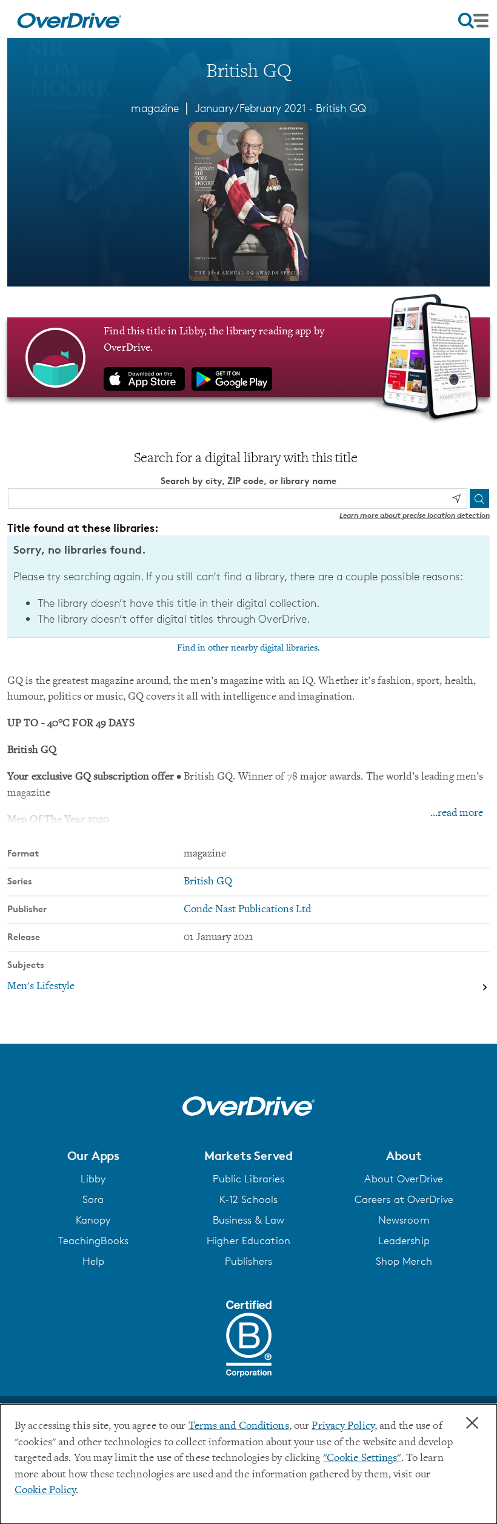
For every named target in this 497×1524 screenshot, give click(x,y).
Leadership (404, 1240)
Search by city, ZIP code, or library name (248, 480)
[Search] (479, 498)
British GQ (341, 107)
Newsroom (404, 1220)
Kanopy (93, 1220)
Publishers (248, 1261)
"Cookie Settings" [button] (362, 1458)
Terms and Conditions (238, 1426)
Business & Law (249, 1220)
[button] (93, 1156)
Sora (93, 1199)
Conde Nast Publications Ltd (247, 909)
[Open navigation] (473, 20)
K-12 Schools (248, 1199)
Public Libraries (249, 1179)
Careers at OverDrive (404, 1199)
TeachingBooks (93, 1240)
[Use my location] (456, 498)
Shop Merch (404, 1261)
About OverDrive (403, 1179)
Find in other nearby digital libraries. (248, 648)
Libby (93, 1179)
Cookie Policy (45, 1490)
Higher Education (248, 1240)
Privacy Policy (343, 1426)
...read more (456, 813)
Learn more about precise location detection (414, 515)
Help (93, 1261)
